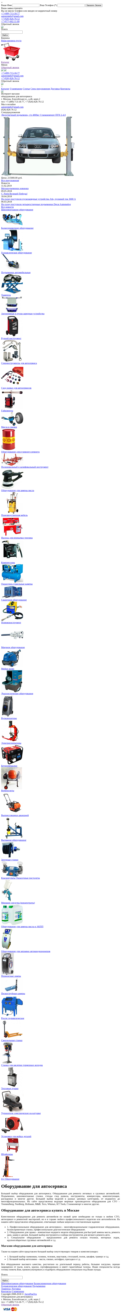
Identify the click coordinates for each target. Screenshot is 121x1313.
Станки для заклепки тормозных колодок (22, 1065)
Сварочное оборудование (14, 600)
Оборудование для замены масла (17, 490)
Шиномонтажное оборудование (17, 209)
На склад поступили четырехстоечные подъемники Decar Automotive (36, 204)
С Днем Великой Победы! (14, 193)
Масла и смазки (9, 427)
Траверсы (6, 295)
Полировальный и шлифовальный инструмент (24, 467)
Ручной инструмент (11, 338)
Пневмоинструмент (11, 622)
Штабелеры (7, 1154)
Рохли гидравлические (12, 1018)
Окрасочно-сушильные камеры (17, 584)
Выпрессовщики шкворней (15, 815)
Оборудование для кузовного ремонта (20, 452)
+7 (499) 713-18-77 (10, 13)
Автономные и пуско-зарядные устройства (22, 313)
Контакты (6, 1291)
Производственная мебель (14, 515)
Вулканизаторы (9, 718)
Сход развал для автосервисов (16, 388)
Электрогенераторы (11, 743)
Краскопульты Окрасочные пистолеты (20, 878)
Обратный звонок (10, 67)
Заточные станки (9, 859)
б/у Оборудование (10, 1179)
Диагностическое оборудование (17, 693)
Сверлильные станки (11, 1040)
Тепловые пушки (9, 1088)
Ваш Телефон (48, 5)
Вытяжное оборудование (13, 840)
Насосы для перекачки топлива (17, 538)
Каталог (5, 62)
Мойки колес (7, 668)
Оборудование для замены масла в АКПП (22, 926)
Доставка (16, 1288)
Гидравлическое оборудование (16, 252)
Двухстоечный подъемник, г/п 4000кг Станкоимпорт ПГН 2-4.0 (33, 115)
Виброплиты (7, 790)
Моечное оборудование (13, 647)
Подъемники (38, 1286)
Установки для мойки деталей (16, 1136)
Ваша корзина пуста (11, 40)
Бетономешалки (9, 766)
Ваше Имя (6, 5)
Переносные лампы (11, 976)
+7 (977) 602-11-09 (10, 21)
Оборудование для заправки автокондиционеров (25, 951)
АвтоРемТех (30, 1294)
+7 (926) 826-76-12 (10, 19)
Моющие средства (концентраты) (18, 903)
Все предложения (10, 180)
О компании (18, 1291)
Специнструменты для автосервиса (19, 363)
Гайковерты (7, 410)
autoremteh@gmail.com (12, 16)
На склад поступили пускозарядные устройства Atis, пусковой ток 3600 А (38, 199)
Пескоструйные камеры (13, 993)
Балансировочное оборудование (17, 228)
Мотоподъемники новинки (15, 188)
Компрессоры (8, 562)
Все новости (7, 207)
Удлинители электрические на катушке (21, 1113)
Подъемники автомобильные (16, 272)
